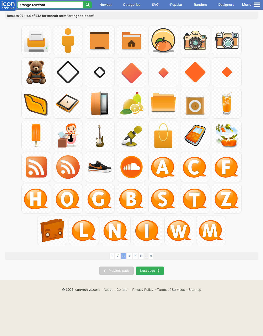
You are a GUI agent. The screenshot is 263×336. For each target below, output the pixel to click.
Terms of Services (171, 290)
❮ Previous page (116, 270)
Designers (226, 5)
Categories (131, 5)
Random (200, 5)
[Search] (87, 4)
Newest (105, 5)
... (146, 256)
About (108, 290)
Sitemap (195, 290)
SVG (155, 5)
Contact (122, 290)
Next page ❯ (150, 270)
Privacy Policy (142, 290)
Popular (176, 5)
